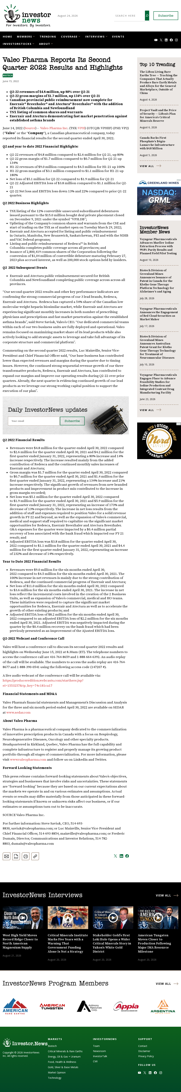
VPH (81, 128)
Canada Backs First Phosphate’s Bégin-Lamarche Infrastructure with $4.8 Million (157, 143)
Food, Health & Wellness (62, 1062)
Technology (54, 1077)
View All (147, 166)
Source (30, 128)
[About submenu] (52, 43)
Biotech (8, 75)
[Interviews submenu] (106, 36)
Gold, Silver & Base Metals (63, 1067)
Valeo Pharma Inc (54, 128)
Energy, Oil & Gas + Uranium (64, 1056)
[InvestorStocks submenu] (33, 43)
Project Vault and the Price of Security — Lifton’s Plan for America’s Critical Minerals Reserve (158, 115)
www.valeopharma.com (28, 760)
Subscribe (165, 16)
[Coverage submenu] (79, 36)
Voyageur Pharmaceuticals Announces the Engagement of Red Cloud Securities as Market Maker (159, 314)
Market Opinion (57, 1072)
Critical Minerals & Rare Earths (65, 1051)
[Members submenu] (34, 36)
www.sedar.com (18, 713)
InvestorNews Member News (155, 230)
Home (7, 36)
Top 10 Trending (157, 65)
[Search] (147, 16)
